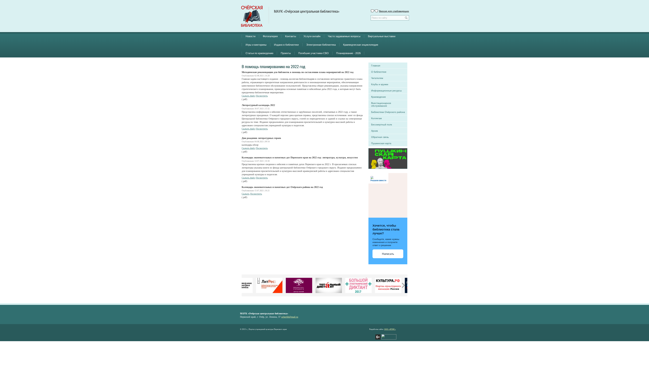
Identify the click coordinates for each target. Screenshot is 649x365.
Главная (375, 65)
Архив (374, 130)
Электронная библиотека (321, 44)
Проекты (286, 53)
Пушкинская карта (381, 143)
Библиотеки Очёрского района (388, 112)
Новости (250, 36)
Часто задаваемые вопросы (344, 36)
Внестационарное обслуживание (381, 104)
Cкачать (245, 194)
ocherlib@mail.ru (289, 317)
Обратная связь (380, 137)
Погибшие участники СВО (313, 53)
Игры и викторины (256, 44)
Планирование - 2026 (348, 53)
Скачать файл (248, 96)
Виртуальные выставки (381, 36)
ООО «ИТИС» (390, 329)
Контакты (290, 36)
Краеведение (378, 96)
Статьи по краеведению (259, 53)
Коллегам (376, 118)
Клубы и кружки (379, 84)
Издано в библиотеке (286, 44)
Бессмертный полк (381, 124)
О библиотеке (378, 71)
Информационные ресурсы (386, 90)
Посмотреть (262, 96)
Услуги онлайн (312, 36)
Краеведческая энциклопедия (360, 44)
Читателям (377, 78)
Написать (388, 253)
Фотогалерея (270, 36)
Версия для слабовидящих (394, 11)
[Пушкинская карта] (388, 158)
